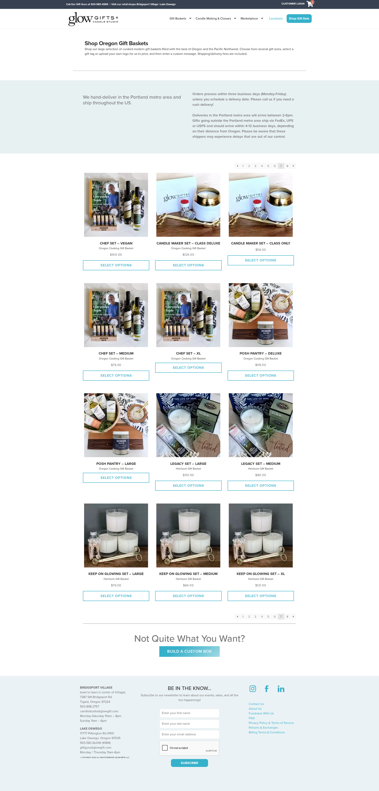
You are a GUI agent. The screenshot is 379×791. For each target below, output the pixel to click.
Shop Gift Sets (299, 19)
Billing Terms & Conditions (267, 732)
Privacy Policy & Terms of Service (271, 723)
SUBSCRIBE (189, 763)
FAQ (252, 718)
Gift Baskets (178, 19)
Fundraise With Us (261, 713)
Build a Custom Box (189, 651)
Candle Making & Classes (213, 19)
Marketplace (249, 19)
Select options (116, 265)
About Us (255, 709)
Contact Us (256, 704)
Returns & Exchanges (263, 728)
